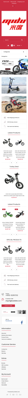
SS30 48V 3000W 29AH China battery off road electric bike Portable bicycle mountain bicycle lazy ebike (20, 154)
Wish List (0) (13, 1)
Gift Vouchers (5, 365)
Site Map (4, 353)
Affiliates (4, 367)
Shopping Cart (21, 1)
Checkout (14, 3)
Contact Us (4, 349)
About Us (4, 333)
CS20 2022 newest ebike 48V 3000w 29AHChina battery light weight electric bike (7, 154)
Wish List (4, 383)
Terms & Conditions (6, 339)
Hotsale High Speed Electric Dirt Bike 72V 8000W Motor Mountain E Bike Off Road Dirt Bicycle (20, 226)
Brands (3, 363)
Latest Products (14, 133)
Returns (3, 351)
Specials (4, 369)
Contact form (8, 305)
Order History (5, 381)
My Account (6, 1)
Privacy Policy (5, 337)
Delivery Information (7, 335)
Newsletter (4, 385)
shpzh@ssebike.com (14, 301)
